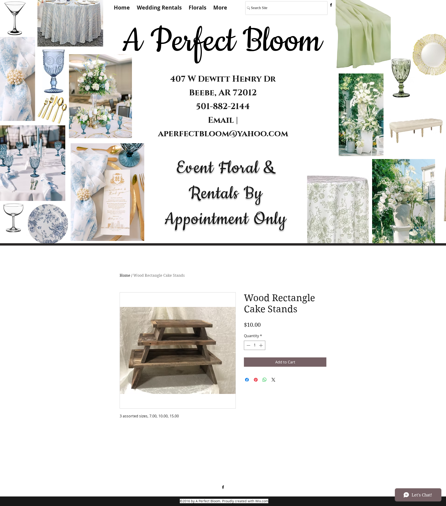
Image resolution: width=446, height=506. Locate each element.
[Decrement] (248, 345)
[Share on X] (273, 380)
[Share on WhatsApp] (264, 380)
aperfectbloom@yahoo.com (223, 133)
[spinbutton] (254, 345)
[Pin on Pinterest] (256, 380)
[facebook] (331, 5)
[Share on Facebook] (247, 380)
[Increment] (261, 345)
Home (125, 275)
